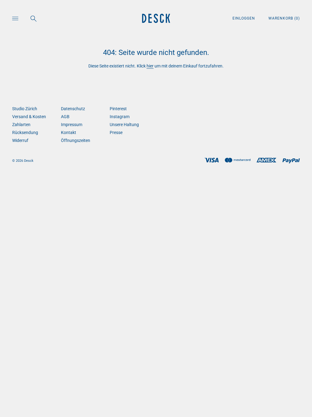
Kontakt (68, 132)
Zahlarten (21, 124)
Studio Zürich (24, 108)
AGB (65, 116)
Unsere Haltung (124, 124)
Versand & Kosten (29, 116)
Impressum (71, 124)
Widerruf (20, 140)
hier (150, 65)
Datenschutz (73, 108)
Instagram (119, 116)
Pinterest (118, 108)
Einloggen (244, 18)
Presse (116, 132)
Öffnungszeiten (75, 140)
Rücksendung (25, 132)
